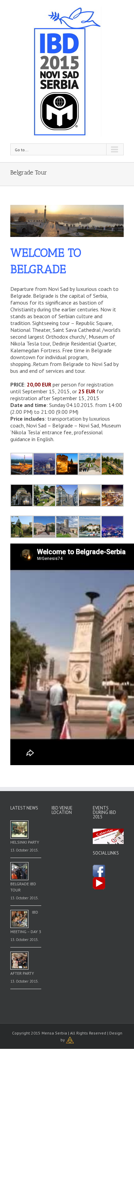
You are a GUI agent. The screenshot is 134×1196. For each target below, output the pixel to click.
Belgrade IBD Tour (23, 886)
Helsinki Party (24, 842)
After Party (22, 973)
